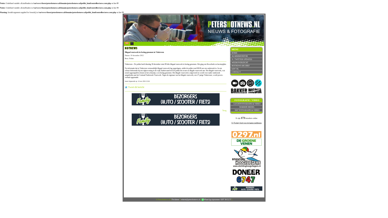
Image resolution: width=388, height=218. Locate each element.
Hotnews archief (241, 65)
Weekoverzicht (240, 62)
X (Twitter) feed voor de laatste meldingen (246, 123)
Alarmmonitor (240, 56)
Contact (236, 72)
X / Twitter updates (242, 59)
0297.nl (235, 69)
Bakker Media (246, 107)
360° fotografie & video (247, 110)
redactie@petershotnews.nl (190, 199)
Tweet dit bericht (136, 87)
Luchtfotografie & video (247, 104)
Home (234, 53)
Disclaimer (175, 199)
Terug (224, 110)
